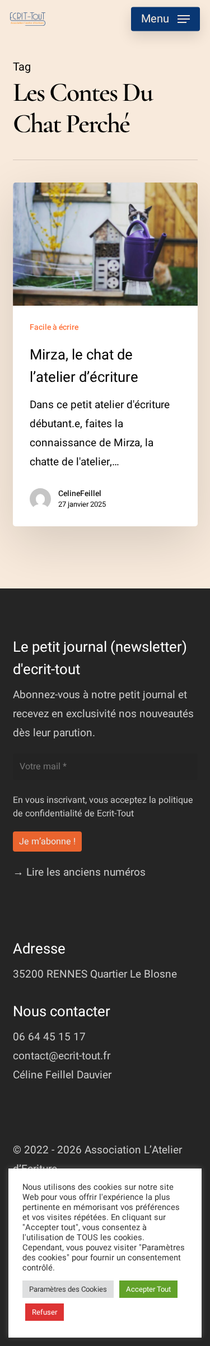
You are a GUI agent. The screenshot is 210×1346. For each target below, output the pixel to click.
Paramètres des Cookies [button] (68, 1289)
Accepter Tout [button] (148, 1289)
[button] (165, 19)
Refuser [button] (44, 1312)
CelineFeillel (79, 493)
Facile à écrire (54, 327)
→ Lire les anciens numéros (79, 872)
